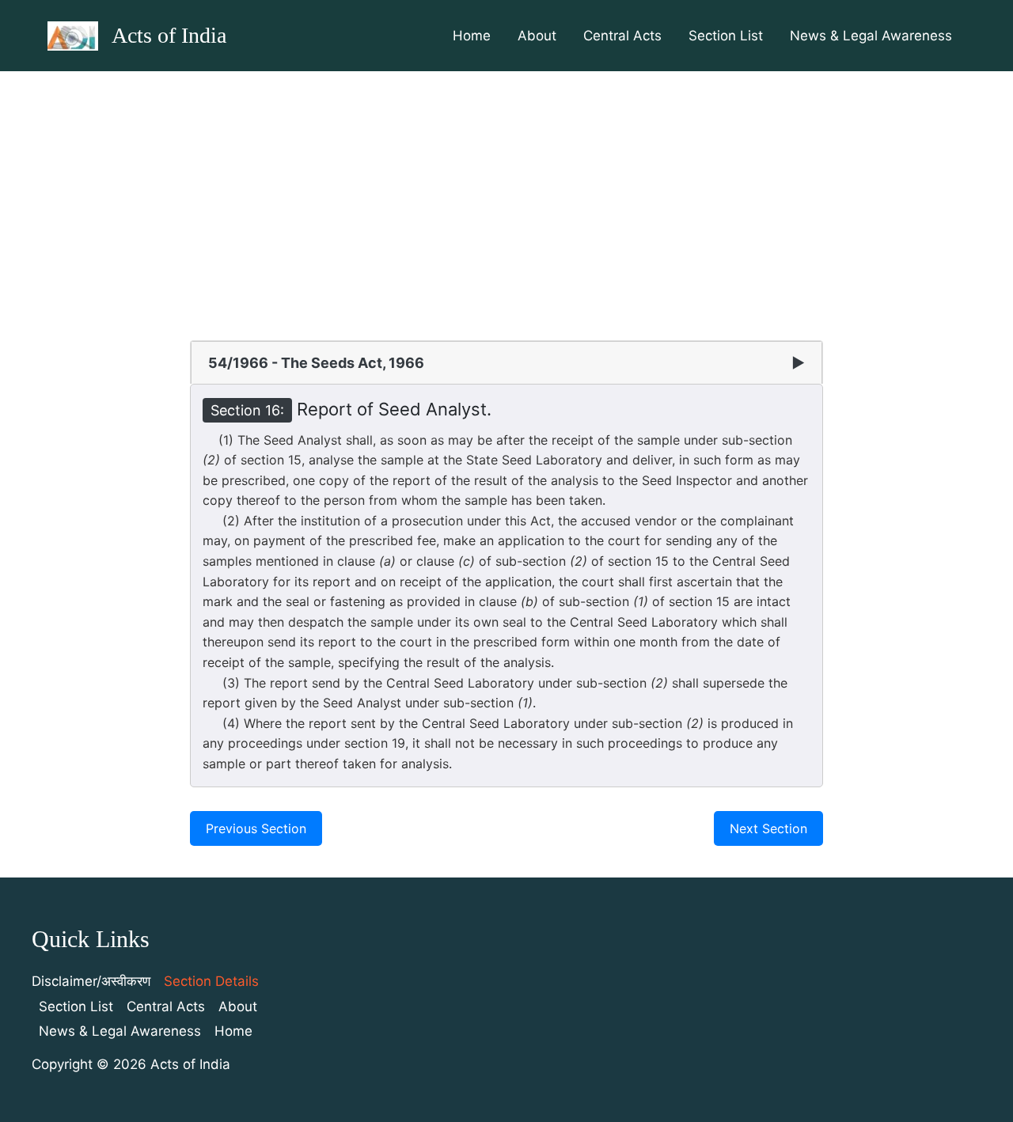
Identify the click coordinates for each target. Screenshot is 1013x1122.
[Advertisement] (506, 190)
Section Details (211, 981)
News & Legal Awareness (871, 36)
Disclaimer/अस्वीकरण (91, 981)
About (537, 36)
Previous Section (256, 828)
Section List (726, 36)
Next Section (768, 828)
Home (472, 36)
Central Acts (622, 36)
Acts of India (169, 35)
